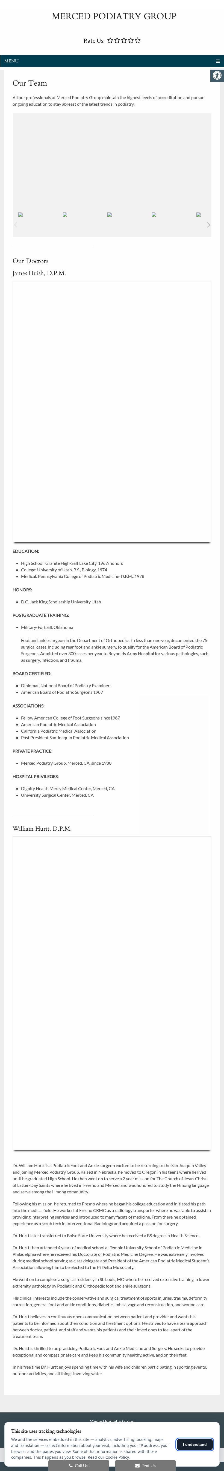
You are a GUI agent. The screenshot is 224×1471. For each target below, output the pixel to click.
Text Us (148, 1465)
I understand (195, 1444)
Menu (11, 61)
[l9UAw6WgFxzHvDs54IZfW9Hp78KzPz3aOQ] (40, 214)
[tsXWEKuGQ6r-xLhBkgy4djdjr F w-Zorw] (174, 214)
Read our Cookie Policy (108, 1457)
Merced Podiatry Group (114, 16)
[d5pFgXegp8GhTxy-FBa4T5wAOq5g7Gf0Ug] (85, 214)
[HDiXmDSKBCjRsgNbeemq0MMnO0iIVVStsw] (129, 214)
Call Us (81, 1465)
